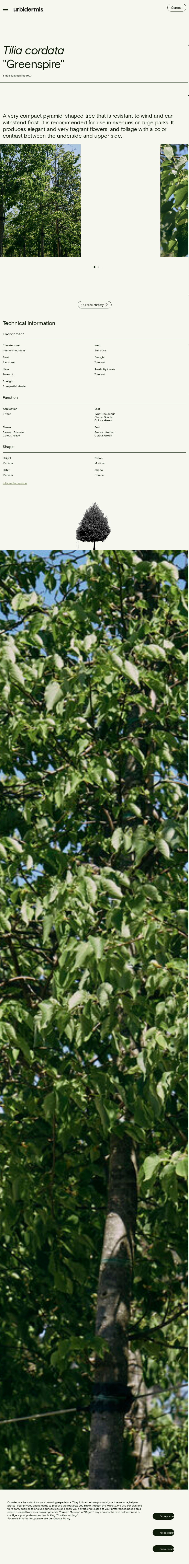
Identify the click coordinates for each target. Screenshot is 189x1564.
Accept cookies (166, 1516)
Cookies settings (166, 1548)
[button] (177, 200)
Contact (177, 7)
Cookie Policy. (62, 1518)
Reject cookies (166, 1532)
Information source (15, 483)
